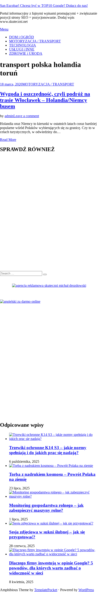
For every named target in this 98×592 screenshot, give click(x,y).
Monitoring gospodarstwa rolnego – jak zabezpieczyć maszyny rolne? (46, 508)
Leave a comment (26, 116)
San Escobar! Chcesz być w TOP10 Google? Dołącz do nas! (44, 6)
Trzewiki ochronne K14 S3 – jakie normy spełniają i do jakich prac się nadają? (47, 450)
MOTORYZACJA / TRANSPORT (35, 41)
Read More (8, 140)
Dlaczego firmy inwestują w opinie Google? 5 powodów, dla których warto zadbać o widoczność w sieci (51, 568)
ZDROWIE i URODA (25, 53)
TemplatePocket (45, 590)
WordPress (86, 590)
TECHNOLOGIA (22, 45)
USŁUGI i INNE (21, 49)
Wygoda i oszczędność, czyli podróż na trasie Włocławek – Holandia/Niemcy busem (45, 100)
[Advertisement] (49, 214)
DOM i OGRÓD (21, 37)
